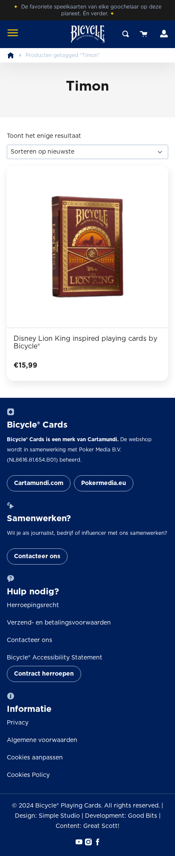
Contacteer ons (37, 556)
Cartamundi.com (38, 483)
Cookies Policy (28, 775)
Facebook (97, 842)
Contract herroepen (44, 674)
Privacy (17, 723)
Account (163, 34)
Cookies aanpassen (35, 758)
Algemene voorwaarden (42, 740)
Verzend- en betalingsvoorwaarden (59, 623)
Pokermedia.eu (103, 483)
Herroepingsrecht (33, 605)
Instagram (87, 842)
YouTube (78, 842)
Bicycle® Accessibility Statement (54, 658)
